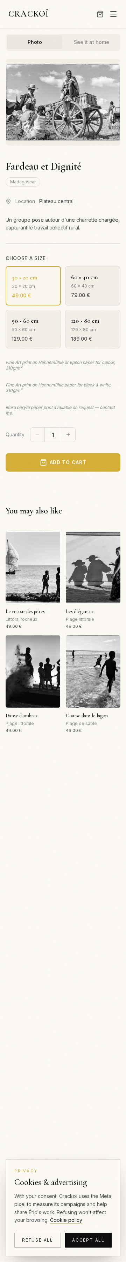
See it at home (91, 42)
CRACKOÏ (28, 14)
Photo (35, 42)
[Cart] (100, 14)
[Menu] (113, 14)
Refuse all (37, 1240)
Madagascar (23, 181)
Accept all (88, 1240)
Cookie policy (66, 1220)
